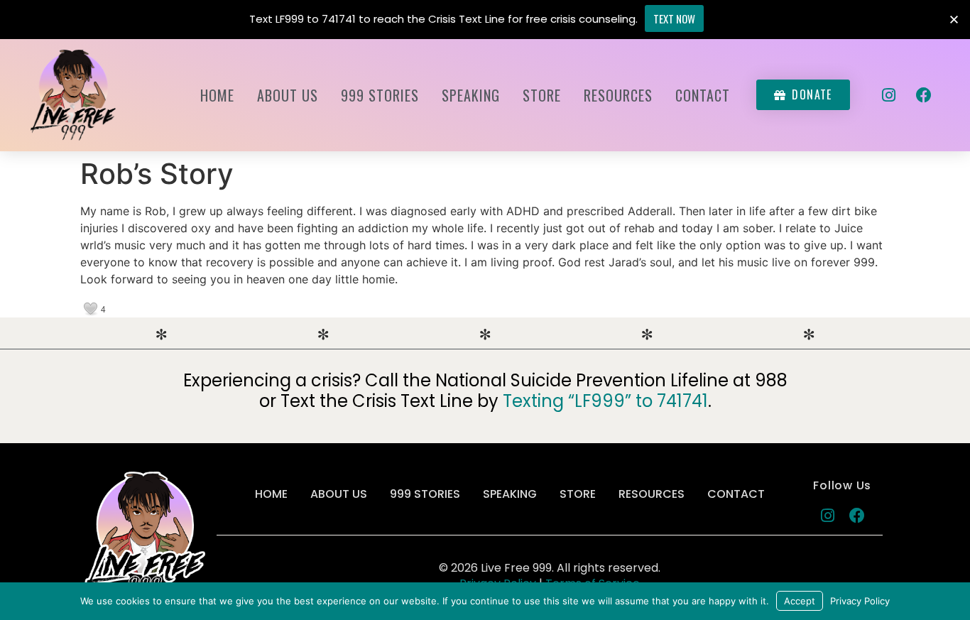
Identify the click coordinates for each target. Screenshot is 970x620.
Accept (799, 601)
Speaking (471, 95)
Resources (618, 95)
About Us (287, 95)
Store (542, 95)
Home (217, 95)
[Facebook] (923, 95)
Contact (702, 95)
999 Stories (380, 95)
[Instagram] (889, 95)
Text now (674, 18)
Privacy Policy (860, 601)
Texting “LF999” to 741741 (605, 401)
